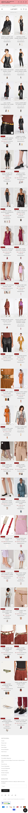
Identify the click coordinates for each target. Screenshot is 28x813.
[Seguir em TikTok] (12, 795)
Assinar (5, 790)
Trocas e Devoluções (5, 766)
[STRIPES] (22, 182)
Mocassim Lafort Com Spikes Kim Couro (20, 720)
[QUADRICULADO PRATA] (7, 730)
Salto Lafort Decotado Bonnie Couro (7, 721)
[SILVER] (7, 621)
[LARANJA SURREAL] (21, 401)
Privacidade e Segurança (6, 758)
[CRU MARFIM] (22, 44)
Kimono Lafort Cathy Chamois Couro (7, 320)
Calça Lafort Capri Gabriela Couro (7, 429)
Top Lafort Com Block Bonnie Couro (7, 70)
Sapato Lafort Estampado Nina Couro (20, 174)
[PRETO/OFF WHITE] (7, 292)
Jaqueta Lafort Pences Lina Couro (20, 137)
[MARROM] (7, 327)
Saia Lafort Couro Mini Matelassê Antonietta (20, 574)
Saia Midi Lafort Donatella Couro (21, 249)
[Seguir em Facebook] (2, 795)
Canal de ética (4, 775)
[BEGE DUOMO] (7, 222)
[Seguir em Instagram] (5, 795)
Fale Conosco (4, 751)
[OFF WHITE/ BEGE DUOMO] (9, 292)
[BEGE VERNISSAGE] (8, 111)
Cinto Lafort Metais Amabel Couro (21, 683)
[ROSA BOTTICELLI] (9, 221)
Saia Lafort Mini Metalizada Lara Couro (7, 612)
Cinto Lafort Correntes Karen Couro (21, 649)
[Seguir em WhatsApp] (15, 795)
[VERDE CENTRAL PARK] (6, 693)
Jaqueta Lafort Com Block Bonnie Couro (7, 37)
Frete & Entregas (4, 770)
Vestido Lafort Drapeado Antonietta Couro (7, 212)
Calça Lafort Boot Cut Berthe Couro (20, 103)
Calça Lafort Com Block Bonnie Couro (21, 70)
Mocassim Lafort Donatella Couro (7, 501)
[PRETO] (7, 44)
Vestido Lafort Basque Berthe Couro (21, 37)
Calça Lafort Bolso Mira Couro (21, 356)
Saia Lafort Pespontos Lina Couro (7, 103)
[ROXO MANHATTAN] (8, 693)
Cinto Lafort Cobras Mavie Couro (7, 392)
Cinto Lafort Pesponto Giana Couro (20, 466)
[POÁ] (20, 182)
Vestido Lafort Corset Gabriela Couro (20, 392)
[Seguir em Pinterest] (8, 795)
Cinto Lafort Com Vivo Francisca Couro (7, 649)
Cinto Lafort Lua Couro (7, 539)
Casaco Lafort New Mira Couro (21, 427)
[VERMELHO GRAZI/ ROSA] (5, 292)
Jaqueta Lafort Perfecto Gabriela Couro (21, 502)
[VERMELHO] (7, 546)
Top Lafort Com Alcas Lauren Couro (20, 211)
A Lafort (2, 740)
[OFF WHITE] (21, 546)
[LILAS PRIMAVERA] (7, 580)
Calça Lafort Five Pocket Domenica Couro (7, 174)
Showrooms (3, 745)
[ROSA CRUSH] (21, 294)
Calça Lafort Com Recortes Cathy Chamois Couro (20, 321)
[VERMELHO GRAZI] (7, 258)
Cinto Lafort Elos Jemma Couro (21, 539)
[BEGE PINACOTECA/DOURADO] (6, 399)
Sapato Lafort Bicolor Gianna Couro (7, 285)
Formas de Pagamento (5, 768)
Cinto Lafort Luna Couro (20, 611)
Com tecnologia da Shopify (18, 799)
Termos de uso (4, 764)
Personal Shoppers (5, 749)
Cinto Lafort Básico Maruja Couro (7, 356)
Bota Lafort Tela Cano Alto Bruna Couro (7, 466)
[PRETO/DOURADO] (8, 399)
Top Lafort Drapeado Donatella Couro (7, 249)
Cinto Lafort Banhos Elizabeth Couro (7, 138)
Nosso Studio (4, 747)
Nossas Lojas (3, 743)
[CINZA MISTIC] (21, 511)
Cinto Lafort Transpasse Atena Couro (7, 685)
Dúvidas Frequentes (5, 772)
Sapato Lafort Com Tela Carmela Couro (7, 573)
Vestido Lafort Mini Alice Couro (21, 285)
